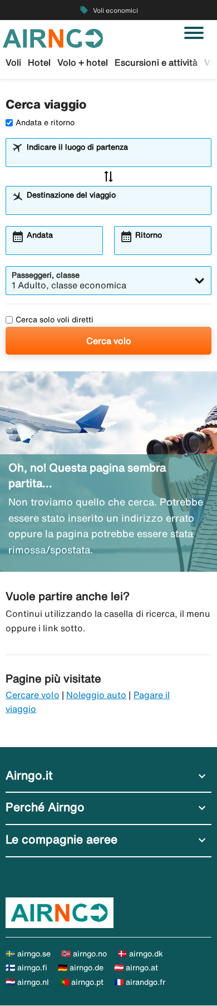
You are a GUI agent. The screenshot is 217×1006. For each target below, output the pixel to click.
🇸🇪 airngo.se (28, 954)
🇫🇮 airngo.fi (26, 967)
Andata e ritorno (45, 122)
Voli (13, 62)
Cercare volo (33, 694)
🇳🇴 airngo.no (84, 954)
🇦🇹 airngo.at (136, 967)
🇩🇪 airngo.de (80, 967)
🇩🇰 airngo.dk (140, 954)
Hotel (39, 62)
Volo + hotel (82, 62)
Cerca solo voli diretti (54, 319)
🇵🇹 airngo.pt (81, 982)
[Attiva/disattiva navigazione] (194, 33)
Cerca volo (108, 340)
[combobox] (115, 157)
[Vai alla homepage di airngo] (53, 37)
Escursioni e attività (156, 62)
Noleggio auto (96, 694)
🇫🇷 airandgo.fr (139, 982)
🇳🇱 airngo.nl (27, 982)
